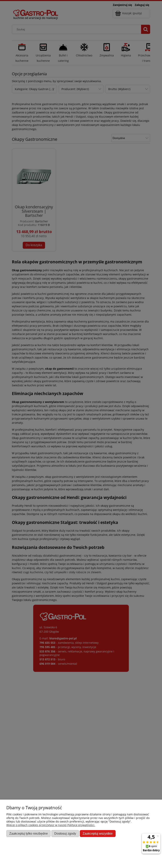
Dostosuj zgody (65, 833)
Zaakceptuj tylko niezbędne (28, 833)
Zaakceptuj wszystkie (98, 833)
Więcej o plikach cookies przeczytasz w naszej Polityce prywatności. (50, 825)
